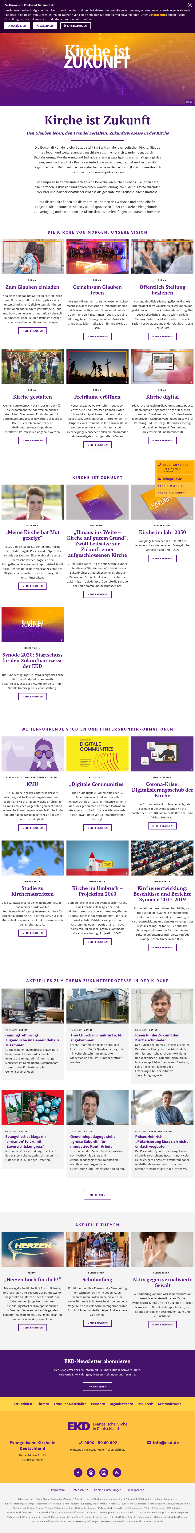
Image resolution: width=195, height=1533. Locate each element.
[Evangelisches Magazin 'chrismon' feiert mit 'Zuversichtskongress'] (32, 1107)
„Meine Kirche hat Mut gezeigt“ (32, 535)
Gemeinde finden (172, 492)
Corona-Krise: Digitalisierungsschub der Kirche (162, 790)
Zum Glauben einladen (32, 287)
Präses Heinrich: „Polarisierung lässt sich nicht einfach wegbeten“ (161, 1141)
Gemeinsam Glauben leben (97, 290)
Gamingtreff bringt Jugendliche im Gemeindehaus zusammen (32, 1039)
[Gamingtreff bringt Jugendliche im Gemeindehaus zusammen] (32, 1006)
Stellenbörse (23, 1404)
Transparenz (136, 1490)
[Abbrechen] (189, 5)
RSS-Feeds (145, 1404)
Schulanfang (97, 1279)
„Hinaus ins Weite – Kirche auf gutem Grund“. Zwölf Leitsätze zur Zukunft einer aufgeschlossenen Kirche (97, 543)
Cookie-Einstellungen (107, 1490)
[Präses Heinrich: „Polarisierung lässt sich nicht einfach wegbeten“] (162, 1107)
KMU (32, 784)
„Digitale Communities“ (97, 784)
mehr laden (97, 1195)
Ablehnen (46, 25)
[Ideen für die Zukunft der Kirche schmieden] (162, 1006)
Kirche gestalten (32, 396)
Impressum (58, 1490)
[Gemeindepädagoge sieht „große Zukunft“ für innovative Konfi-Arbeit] (97, 1107)
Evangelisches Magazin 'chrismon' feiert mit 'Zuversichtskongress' (25, 1141)
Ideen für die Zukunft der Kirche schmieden (157, 1037)
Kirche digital (162, 396)
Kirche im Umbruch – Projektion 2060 (97, 891)
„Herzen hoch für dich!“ (32, 1279)
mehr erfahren (32, 330)
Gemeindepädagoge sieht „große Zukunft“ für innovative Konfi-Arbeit (92, 1141)
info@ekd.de (172, 479)
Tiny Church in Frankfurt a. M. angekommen (96, 1037)
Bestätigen (18, 25)
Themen (43, 1404)
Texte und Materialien (70, 1404)
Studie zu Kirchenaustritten (32, 891)
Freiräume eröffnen (97, 396)
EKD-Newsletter (172, 486)
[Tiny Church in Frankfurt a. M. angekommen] (97, 1006)
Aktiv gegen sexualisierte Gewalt (163, 1282)
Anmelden (99, 1386)
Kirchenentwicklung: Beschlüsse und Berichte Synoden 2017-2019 (162, 894)
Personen (98, 1404)
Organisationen (121, 1404)
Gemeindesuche (169, 1404)
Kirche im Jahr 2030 (162, 532)
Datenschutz (157, 15)
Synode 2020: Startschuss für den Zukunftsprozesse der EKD (32, 660)
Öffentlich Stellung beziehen (162, 290)
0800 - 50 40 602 (175, 464)
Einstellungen (77, 25)
